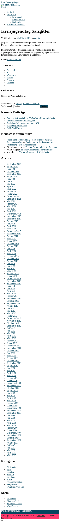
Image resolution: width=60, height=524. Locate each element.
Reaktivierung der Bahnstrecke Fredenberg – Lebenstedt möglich (30, 143)
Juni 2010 (11, 368)
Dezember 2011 (14, 345)
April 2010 (11, 373)
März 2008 (11, 425)
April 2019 (11, 211)
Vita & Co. (11, 14)
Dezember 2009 (14, 383)
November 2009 (14, 385)
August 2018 (12, 221)
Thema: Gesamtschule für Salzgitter (41, 147)
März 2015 (11, 271)
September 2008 (14, 413)
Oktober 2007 (13, 438)
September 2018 (14, 219)
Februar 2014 (13, 296)
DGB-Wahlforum (14, 128)
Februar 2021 (13, 204)
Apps (9, 469)
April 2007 (11, 453)
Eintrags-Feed (13, 501)
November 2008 (14, 410)
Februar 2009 (13, 403)
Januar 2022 (12, 194)
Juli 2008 (11, 415)
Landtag (10, 472)
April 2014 (11, 291)
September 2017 (14, 233)
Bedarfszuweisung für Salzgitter (21, 120)
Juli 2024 (11, 169)
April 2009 (11, 398)
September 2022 (14, 174)
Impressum (27, 511)
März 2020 (11, 206)
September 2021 (14, 199)
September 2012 (14, 326)
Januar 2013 (12, 316)
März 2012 (11, 338)
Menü (3, 7)
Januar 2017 (12, 241)
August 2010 (12, 365)
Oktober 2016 (13, 243)
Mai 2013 (11, 311)
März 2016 (11, 253)
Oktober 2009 (13, 388)
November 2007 (14, 435)
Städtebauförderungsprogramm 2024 (23, 123)
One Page (11, 477)
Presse (18, 103)
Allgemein (11, 467)
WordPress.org (13, 506)
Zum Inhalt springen (10, 2)
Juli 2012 (11, 328)
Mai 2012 (11, 333)
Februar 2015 (13, 273)
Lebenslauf (17, 17)
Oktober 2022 (13, 171)
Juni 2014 (11, 288)
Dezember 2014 (14, 278)
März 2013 (11, 313)
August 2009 (12, 390)
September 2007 (14, 440)
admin (37, 38)
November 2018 (14, 216)
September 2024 (14, 164)
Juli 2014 (11, 286)
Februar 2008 (13, 428)
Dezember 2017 (14, 231)
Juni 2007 (11, 448)
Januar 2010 (12, 380)
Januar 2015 (12, 276)
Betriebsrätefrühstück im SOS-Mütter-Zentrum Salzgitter (32, 118)
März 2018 (11, 228)
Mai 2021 (11, 201)
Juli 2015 (11, 263)
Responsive (12, 484)
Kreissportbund (14, 59)
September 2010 (14, 363)
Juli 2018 (11, 224)
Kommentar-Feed (14, 503)
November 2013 (14, 298)
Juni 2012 (11, 331)
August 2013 (12, 306)
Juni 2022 (11, 181)
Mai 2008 (11, 420)
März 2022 (11, 189)
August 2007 (12, 443)
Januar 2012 (12, 343)
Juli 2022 (11, 179)
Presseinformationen (16, 24)
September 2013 (14, 303)
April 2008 (11, 423)
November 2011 (14, 348)
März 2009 (11, 400)
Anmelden (11, 498)
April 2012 (11, 336)
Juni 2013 (11, 308)
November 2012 (14, 321)
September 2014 (14, 283)
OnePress (41, 515)
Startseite (11, 12)
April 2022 (11, 186)
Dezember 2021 (14, 196)
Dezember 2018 (14, 214)
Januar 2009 (12, 405)
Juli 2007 (11, 445)
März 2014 (11, 293)
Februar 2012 (13, 341)
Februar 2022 (13, 191)
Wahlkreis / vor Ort (31, 103)
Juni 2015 (11, 266)
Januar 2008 (12, 430)
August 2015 (12, 261)
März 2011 (11, 355)
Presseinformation (14, 482)
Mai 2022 (11, 184)
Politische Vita (18, 19)
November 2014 (14, 281)
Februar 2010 (13, 378)
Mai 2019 (11, 209)
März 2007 (11, 455)
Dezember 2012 (14, 318)
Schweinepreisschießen (17, 125)
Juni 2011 (11, 353)
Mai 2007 (11, 450)
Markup (10, 474)
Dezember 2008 (14, 408)
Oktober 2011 (13, 350)
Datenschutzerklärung (11, 511)
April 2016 (11, 251)
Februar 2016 (13, 256)
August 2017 (12, 236)
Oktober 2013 (13, 301)
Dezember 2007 (14, 433)
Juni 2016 (11, 248)
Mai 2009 (11, 395)
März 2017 (11, 238)
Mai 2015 (11, 268)
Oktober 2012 (13, 323)
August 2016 (12, 246)
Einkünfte (16, 22)
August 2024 (12, 166)
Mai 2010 (11, 370)
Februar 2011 (12, 358)
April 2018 (11, 226)
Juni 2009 (11, 393)
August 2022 (12, 176)
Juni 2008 (11, 418)
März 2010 (11, 375)
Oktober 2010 (13, 360)
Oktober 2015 (13, 258)
